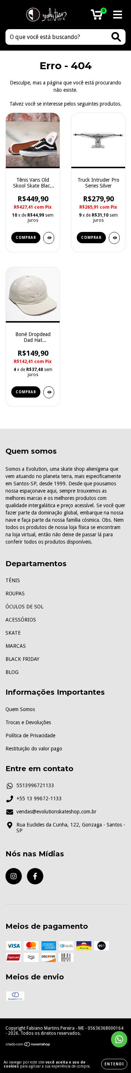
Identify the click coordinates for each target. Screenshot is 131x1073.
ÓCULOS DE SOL (24, 607)
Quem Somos (20, 709)
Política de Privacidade (30, 735)
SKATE (13, 633)
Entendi (114, 1064)
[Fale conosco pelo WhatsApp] (119, 1039)
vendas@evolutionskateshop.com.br (56, 811)
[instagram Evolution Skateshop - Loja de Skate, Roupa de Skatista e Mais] (13, 876)
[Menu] (118, 14)
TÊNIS (12, 580)
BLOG (12, 672)
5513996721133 (35, 785)
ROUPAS (15, 593)
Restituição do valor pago (33, 749)
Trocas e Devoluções (28, 722)
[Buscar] (116, 37)
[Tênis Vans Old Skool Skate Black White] (48, 238)
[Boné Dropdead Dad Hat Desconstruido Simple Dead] (48, 392)
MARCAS (15, 646)
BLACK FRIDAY (22, 659)
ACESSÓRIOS (20, 620)
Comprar (26, 238)
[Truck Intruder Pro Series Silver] (114, 238)
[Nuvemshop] (28, 1045)
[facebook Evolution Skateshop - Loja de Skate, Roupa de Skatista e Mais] (35, 876)
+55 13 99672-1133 (39, 798)
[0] (97, 17)
